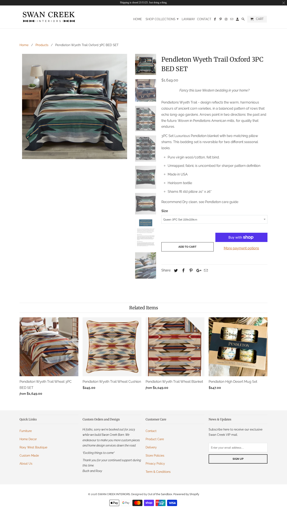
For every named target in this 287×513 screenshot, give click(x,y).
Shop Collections (162, 19)
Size (164, 211)
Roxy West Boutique (33, 447)
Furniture (26, 431)
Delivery (151, 447)
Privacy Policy (155, 463)
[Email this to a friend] (205, 270)
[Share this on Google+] (197, 270)
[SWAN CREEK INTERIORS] (49, 17)
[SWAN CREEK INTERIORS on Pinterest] (220, 20)
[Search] (243, 20)
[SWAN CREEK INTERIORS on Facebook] (215, 20)
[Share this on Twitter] (175, 270)
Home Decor (28, 439)
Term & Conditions (158, 471)
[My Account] (238, 20)
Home (137, 19)
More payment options (241, 248)
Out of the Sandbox (160, 494)
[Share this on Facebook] (182, 270)
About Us (26, 463)
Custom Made (29, 455)
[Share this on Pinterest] (190, 270)
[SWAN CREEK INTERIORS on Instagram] (226, 20)
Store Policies (155, 455)
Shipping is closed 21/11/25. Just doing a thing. (143, 2)
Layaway (188, 19)
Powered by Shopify (186, 494)
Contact (204, 19)
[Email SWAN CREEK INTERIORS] (232, 20)
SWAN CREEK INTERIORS (114, 494)
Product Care (155, 439)
